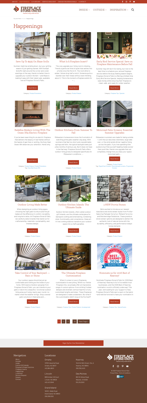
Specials (122, 93)
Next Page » (83, 321)
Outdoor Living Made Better (32, 204)
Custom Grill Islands (22, 365)
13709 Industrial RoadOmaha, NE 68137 (52, 364)
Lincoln (48, 373)
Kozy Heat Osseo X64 (34, 168)
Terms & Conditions (124, 373)
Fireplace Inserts (21, 369)
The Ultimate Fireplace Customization (74, 274)
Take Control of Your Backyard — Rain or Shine (32, 274)
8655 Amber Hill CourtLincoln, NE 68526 (52, 378)
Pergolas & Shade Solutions (25, 367)
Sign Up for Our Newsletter (73, 343)
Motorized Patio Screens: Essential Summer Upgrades (114, 131)
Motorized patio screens (119, 166)
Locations (19, 373)
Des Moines (81, 373)
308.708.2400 (80, 368)
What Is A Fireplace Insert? (73, 61)
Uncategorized (86, 307)
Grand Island (50, 387)
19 (75, 321)
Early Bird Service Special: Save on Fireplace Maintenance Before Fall (115, 63)
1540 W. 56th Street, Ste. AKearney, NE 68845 (85, 364)
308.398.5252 (49, 396)
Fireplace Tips (115, 93)
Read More (32, 88)
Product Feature (76, 93)
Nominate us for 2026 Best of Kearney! (114, 274)
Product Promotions (35, 93)
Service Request (21, 375)
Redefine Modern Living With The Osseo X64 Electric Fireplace (32, 131)
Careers (18, 377)
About (18, 359)
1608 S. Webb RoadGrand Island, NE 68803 (52, 392)
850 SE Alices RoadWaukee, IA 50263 (82, 378)
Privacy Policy (114, 373)
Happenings (20, 371)
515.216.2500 (80, 382)
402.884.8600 (49, 368)
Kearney (80, 359)
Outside (18, 361)
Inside (18, 363)
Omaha (48, 359)
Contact (18, 379)
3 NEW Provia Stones (115, 204)
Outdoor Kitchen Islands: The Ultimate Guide (73, 206)
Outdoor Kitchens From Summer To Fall (73, 131)
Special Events (122, 307)
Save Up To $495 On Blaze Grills (32, 61)
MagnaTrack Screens (105, 166)
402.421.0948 (49, 382)
